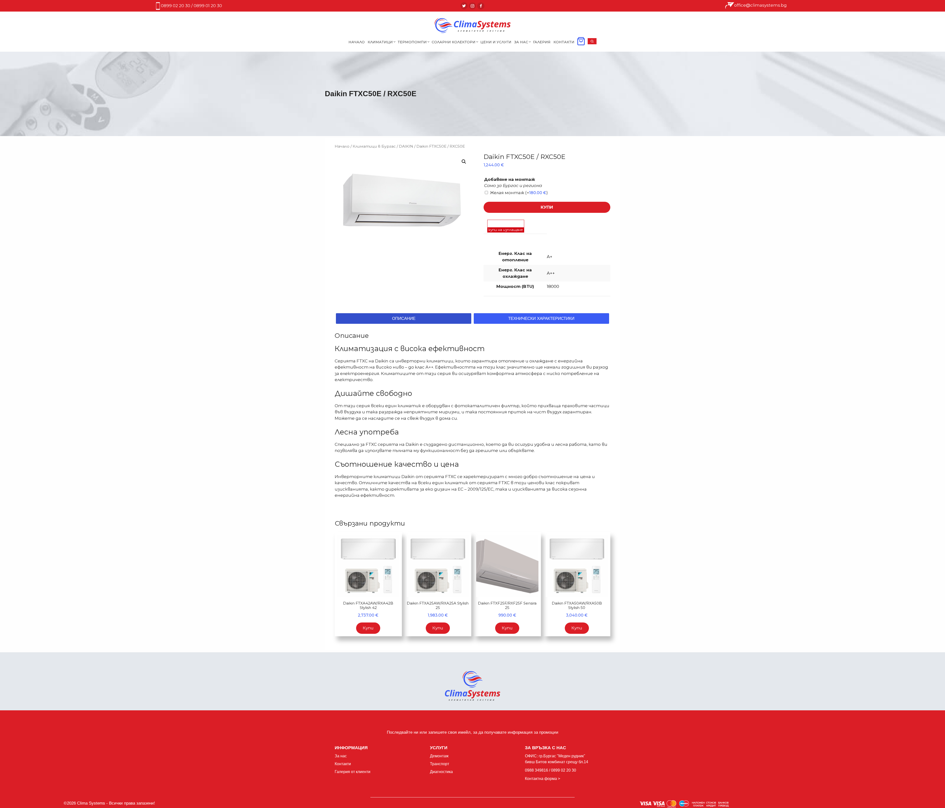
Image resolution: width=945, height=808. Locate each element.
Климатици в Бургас (374, 146)
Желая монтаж (519, 192)
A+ (549, 256)
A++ (551, 273)
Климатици (380, 42)
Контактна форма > (542, 779)
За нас (341, 756)
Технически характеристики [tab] (541, 318)
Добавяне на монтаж (509, 179)
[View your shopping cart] (581, 42)
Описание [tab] (403, 318)
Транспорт (439, 764)
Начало (356, 42)
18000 (553, 286)
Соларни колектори (453, 42)
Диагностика (441, 772)
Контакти (563, 42)
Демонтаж (439, 756)
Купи (547, 207)
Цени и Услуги (495, 42)
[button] (592, 42)
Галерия (542, 42)
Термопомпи (412, 42)
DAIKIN (406, 146)
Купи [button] (368, 627)
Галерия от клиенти (352, 772)
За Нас (521, 42)
